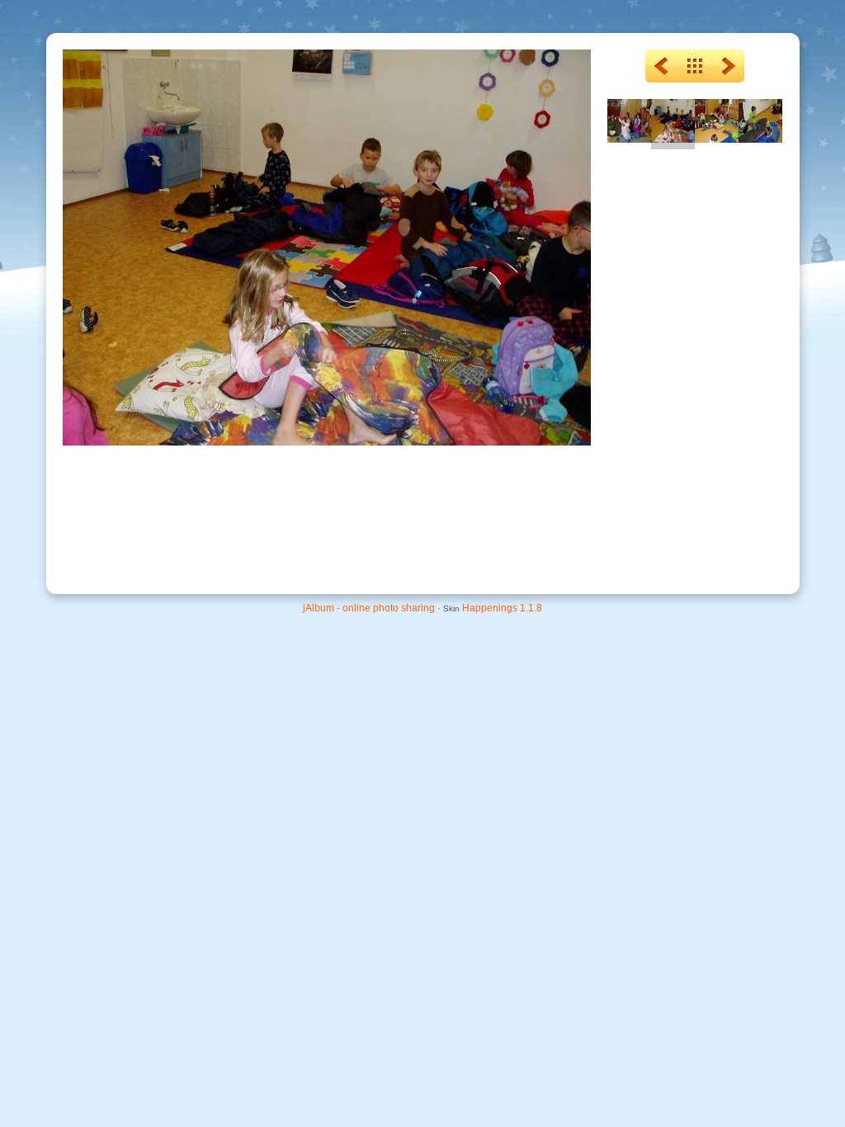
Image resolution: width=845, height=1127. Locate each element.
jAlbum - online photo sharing (369, 608)
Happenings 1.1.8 (502, 608)
